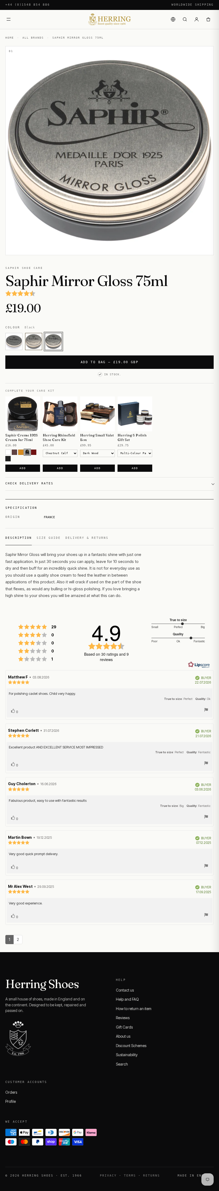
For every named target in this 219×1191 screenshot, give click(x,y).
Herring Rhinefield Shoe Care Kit (59, 437)
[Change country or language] (173, 19)
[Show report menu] (206, 710)
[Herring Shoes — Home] (109, 19)
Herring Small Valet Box (97, 437)
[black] (8, 458)
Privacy (108, 1175)
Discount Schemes (131, 1045)
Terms (130, 1175)
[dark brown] (33, 341)
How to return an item (133, 1008)
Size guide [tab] (49, 538)
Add (22, 468)
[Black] (53, 341)
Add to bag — (109, 362)
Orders (11, 1092)
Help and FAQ (127, 999)
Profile (10, 1101)
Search (122, 1064)
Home (9, 37)
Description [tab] (18, 538)
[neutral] (13, 341)
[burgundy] (33, 452)
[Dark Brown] (27, 452)
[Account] (196, 19)
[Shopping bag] (208, 19)
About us (123, 1036)
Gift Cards (124, 1027)
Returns (151, 1175)
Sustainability (127, 1054)
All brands (33, 37)
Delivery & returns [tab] (87, 538)
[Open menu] (8, 19)
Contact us (125, 990)
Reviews (123, 1017)
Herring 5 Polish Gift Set (132, 437)
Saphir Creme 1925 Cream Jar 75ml (21, 437)
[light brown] (21, 452)
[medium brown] (14, 452)
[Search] (184, 19)
